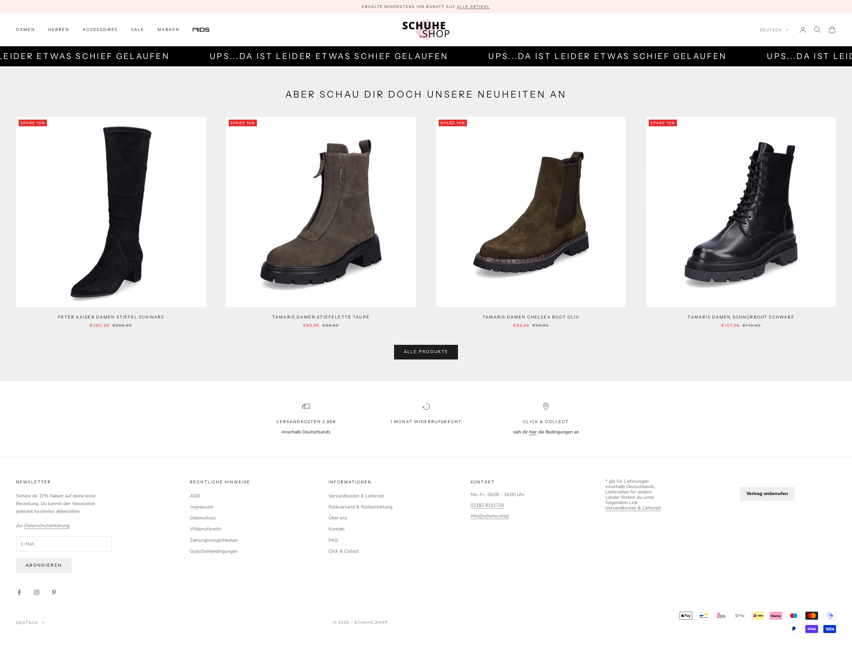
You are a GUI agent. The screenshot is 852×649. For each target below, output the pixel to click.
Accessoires (100, 29)
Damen (25, 29)
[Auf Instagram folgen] (36, 592)
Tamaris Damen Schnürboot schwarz (741, 317)
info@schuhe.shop (490, 516)
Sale (137, 29)
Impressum (201, 507)
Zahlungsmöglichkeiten (214, 540)
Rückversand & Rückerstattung (360, 507)
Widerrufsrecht (205, 529)
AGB (195, 496)
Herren (58, 29)
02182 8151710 (487, 505)
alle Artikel (473, 6)
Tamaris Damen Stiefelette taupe (321, 317)
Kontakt (336, 529)
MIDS (206, 30)
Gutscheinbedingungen (214, 551)
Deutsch (771, 30)
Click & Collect (343, 551)
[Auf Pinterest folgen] (54, 592)
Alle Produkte (426, 352)
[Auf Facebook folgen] (19, 592)
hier (533, 432)
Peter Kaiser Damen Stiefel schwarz (111, 317)
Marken (168, 29)
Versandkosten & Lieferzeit (356, 496)
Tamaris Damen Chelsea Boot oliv (531, 317)
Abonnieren (44, 565)
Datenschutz (203, 518)
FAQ (333, 540)
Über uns (337, 518)
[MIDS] (206, 30)
